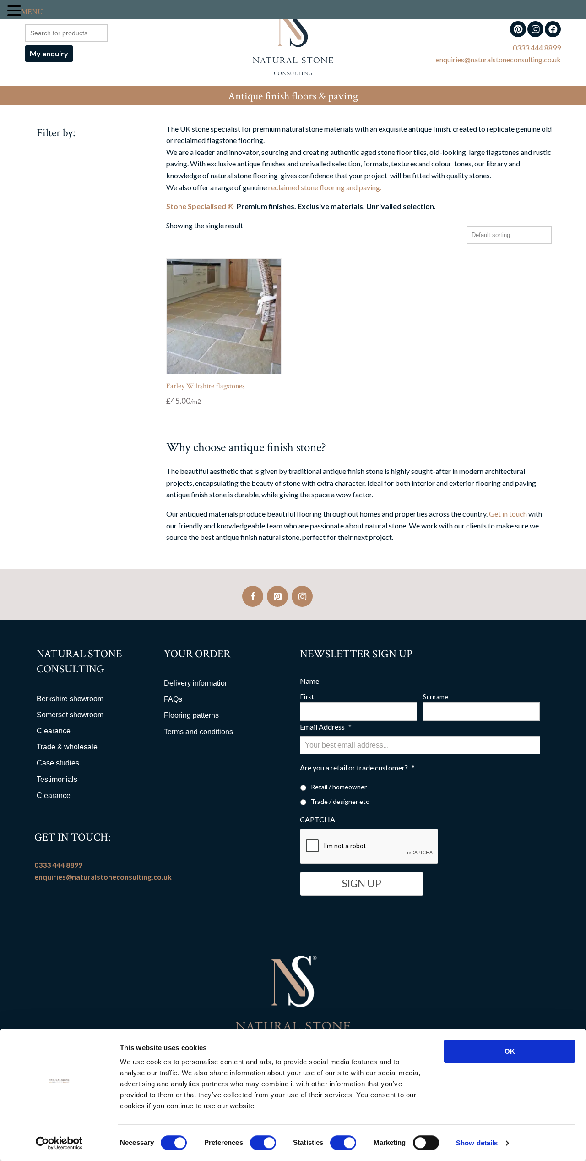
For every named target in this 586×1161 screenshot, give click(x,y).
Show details (477, 1143)
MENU (32, 11)
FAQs (173, 699)
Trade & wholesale (67, 747)
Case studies (58, 763)
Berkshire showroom (70, 699)
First (307, 696)
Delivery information (196, 683)
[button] (14, 11)
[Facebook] (252, 596)
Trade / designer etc (340, 801)
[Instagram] (302, 596)
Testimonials (57, 779)
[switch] (263, 1142)
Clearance (54, 731)
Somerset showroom (70, 715)
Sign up (361, 883)
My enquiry (49, 53)
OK (510, 1051)
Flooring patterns (191, 715)
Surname (436, 696)
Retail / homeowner (339, 787)
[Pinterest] (277, 596)
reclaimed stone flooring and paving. (324, 187)
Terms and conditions (198, 732)
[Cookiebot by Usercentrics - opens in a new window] (59, 1143)
